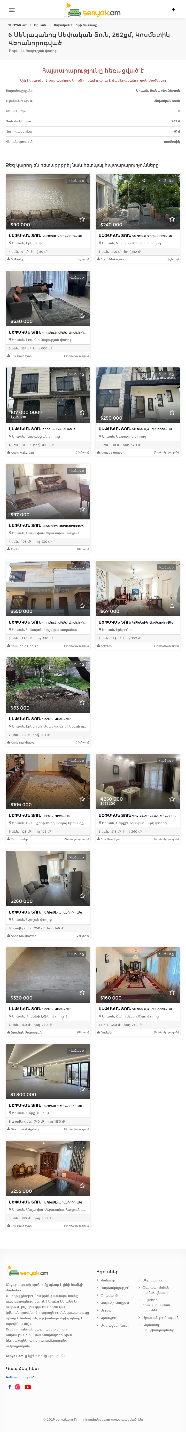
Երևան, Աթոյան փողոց (31, 920)
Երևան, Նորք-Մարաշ (30, 1113)
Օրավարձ (109, 1295)
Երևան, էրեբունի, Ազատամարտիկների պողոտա (49, 726)
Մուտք (106, 1310)
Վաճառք (108, 1280)
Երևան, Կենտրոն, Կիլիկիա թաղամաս (44, 630)
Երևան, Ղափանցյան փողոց (35, 436)
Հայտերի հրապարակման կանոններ (156, 1305)
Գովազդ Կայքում (115, 1303)
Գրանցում (109, 1318)
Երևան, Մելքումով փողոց (123, 436)
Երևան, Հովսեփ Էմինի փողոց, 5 (39, 1016)
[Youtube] (28, 1387)
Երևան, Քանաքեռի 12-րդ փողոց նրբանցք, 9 (49, 823)
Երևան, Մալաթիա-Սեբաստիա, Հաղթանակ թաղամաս (49, 533)
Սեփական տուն (45, 235)
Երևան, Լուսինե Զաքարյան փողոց (41, 340)
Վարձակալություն (116, 1288)
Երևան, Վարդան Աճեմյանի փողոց (131, 243)
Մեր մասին (152, 1280)
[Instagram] (18, 1387)
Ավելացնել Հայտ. (115, 1325)
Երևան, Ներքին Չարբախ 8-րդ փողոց (134, 823)
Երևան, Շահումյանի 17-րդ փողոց (130, 1016)
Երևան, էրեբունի (26, 243)
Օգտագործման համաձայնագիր (156, 1290)
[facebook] (9, 1387)
